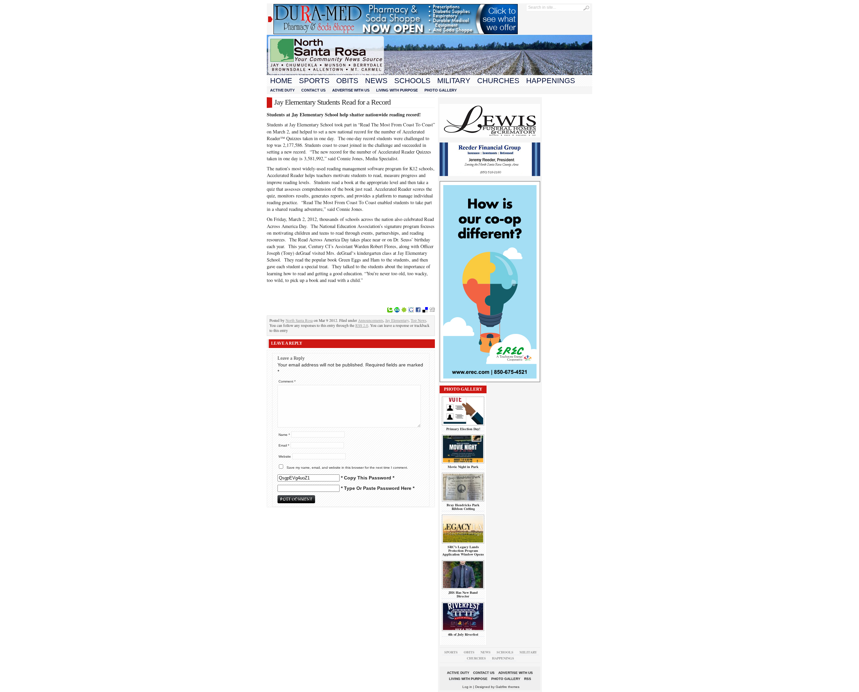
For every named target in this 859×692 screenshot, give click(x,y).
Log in (467, 687)
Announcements (370, 320)
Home (281, 80)
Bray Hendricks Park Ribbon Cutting (463, 506)
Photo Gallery (440, 90)
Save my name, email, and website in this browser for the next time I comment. (347, 467)
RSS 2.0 (361, 325)
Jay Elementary (397, 320)
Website (285, 456)
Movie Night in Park (463, 466)
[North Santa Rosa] (429, 73)
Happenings (550, 80)
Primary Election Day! (463, 428)
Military (453, 80)
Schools (412, 80)
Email (284, 445)
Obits (347, 80)
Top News (418, 320)
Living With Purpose (397, 90)
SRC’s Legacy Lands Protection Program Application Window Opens (463, 550)
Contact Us (313, 90)
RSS (527, 679)
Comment (287, 381)
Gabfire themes (507, 687)
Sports (314, 80)
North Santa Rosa (299, 320)
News (376, 80)
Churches (498, 80)
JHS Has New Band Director (463, 594)
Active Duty (282, 90)
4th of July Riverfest (463, 634)
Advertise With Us (350, 90)
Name (284, 435)
